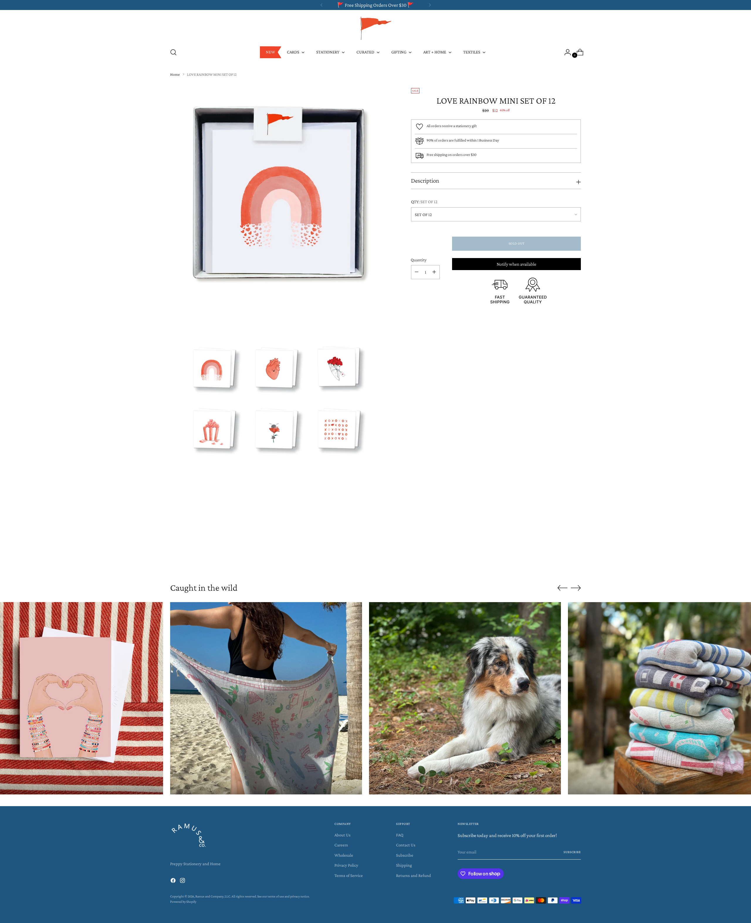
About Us (342, 835)
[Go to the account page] (565, 52)
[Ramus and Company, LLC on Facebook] (173, 881)
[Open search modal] (173, 52)
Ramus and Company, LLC (212, 896)
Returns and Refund (413, 875)
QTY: (424, 201)
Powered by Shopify (183, 902)
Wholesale (343, 855)
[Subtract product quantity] (416, 272)
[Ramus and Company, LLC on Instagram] (183, 881)
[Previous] (321, 5)
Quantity (419, 259)
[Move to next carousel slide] (576, 560)
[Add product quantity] (434, 272)
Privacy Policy (346, 865)
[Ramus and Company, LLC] (375, 28)
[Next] (429, 5)
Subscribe (404, 855)
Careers (341, 845)
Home (175, 74)
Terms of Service (348, 875)
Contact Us (405, 845)
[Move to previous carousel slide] (562, 560)
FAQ (399, 835)
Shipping (404, 865)
